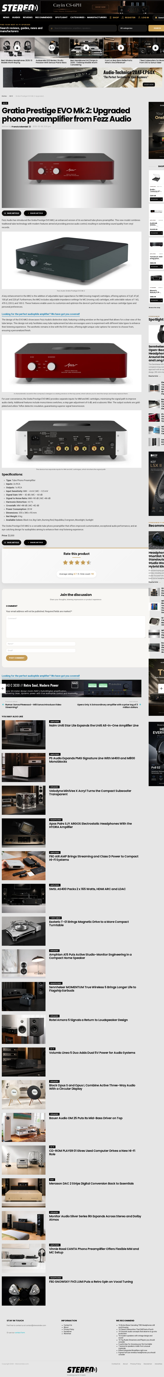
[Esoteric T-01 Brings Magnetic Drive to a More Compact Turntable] (24, 931)
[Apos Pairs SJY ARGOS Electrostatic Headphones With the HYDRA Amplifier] (24, 833)
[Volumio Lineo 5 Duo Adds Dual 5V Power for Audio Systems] (24, 1062)
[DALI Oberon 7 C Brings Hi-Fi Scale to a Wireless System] (154, 442)
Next (163, 51)
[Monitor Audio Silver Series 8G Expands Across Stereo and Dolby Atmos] (24, 1225)
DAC (52, 1180)
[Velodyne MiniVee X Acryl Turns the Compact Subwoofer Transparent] (24, 800)
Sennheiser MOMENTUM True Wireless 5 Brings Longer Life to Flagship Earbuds (92, 989)
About (66, 1327)
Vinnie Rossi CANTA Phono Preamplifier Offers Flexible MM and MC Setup (94, 1250)
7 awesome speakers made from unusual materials (134, 1347)
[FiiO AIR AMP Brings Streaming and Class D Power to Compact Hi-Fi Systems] (24, 865)
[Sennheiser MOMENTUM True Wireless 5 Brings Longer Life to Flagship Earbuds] (24, 996)
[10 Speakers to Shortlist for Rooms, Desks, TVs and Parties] (154, 592)
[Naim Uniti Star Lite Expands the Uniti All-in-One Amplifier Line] (24, 734)
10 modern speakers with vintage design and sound (135, 1337)
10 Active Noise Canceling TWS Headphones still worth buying (136, 1326)
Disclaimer (68, 1331)
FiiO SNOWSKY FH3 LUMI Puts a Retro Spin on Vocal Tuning (91, 1282)
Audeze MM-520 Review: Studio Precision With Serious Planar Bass (51, 61)
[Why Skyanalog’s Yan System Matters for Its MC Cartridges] (154, 430)
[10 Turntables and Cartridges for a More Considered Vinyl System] (154, 621)
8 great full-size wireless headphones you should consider (136, 1354)
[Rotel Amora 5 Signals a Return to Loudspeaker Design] (24, 1029)
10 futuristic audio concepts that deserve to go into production (137, 1333)
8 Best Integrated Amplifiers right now (132, 1350)
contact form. (20, 1333)
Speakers (54, 787)
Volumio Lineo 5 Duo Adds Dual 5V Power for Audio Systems (92, 1053)
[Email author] (30, 126)
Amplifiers (54, 721)
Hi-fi (52, 1049)
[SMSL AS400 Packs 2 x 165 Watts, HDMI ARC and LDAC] (24, 898)
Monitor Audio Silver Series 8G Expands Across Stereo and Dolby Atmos (95, 1218)
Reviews (28, 17)
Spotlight (61, 17)
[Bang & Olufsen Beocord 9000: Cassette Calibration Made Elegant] (154, 404)
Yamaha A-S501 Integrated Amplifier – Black (156, 259)
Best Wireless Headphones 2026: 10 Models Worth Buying (16, 61)
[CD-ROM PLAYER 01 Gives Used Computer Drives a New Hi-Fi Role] (24, 1160)
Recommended (43, 17)
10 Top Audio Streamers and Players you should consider (136, 1341)
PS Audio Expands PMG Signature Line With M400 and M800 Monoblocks (92, 760)
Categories (77, 17)
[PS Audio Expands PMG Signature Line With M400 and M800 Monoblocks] (24, 767)
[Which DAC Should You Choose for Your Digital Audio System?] (154, 634)
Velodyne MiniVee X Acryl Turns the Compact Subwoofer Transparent (90, 792)
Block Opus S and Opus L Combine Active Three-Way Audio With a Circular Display (92, 1087)
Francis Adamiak (20, 126)
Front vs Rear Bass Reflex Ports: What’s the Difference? (118, 61)
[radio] (65, 563)
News (6, 17)
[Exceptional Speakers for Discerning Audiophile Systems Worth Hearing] (154, 647)
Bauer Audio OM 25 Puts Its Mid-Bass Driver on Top (85, 1118)
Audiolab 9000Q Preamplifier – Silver (155, 226)
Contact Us (68, 1325)
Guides (16, 17)
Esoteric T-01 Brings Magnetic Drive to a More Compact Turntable (89, 923)
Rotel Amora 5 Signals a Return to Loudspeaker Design (88, 1020)
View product (156, 199)
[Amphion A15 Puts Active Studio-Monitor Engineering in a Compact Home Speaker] (24, 963)
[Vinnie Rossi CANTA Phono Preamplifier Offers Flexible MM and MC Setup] (24, 1258)
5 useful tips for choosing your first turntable (135, 1344)
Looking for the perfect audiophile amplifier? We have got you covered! (41, 314)
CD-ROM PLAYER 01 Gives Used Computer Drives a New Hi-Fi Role (92, 1152)
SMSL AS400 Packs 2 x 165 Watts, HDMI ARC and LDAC (87, 889)
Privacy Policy (69, 1329)
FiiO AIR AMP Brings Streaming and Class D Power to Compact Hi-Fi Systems (93, 858)
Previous (1, 51)
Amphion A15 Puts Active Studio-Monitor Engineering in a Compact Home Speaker (90, 956)
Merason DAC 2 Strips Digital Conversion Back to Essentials (91, 1183)
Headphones (55, 820)
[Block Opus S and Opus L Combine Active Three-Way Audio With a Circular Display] (24, 1094)
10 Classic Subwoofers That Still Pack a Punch (135, 1329)
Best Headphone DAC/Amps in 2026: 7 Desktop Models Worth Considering (83, 62)
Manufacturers (97, 17)
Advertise (67, 1334)
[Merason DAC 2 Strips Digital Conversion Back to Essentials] (24, 1192)
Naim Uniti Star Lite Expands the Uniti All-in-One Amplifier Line (93, 725)
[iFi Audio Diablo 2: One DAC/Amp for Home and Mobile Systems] (154, 418)
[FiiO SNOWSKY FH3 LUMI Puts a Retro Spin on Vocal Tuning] (24, 1291)
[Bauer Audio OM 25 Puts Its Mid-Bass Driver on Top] (24, 1127)
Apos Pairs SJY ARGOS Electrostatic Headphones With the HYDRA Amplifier (90, 825)
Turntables (55, 918)
